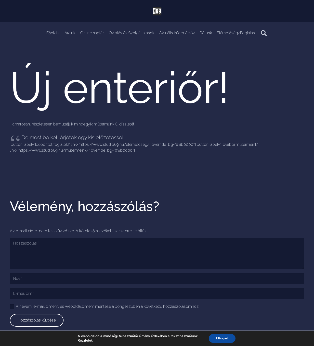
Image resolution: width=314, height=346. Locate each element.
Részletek (85, 340)
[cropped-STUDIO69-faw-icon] (157, 11)
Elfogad (222, 338)
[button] (263, 33)
